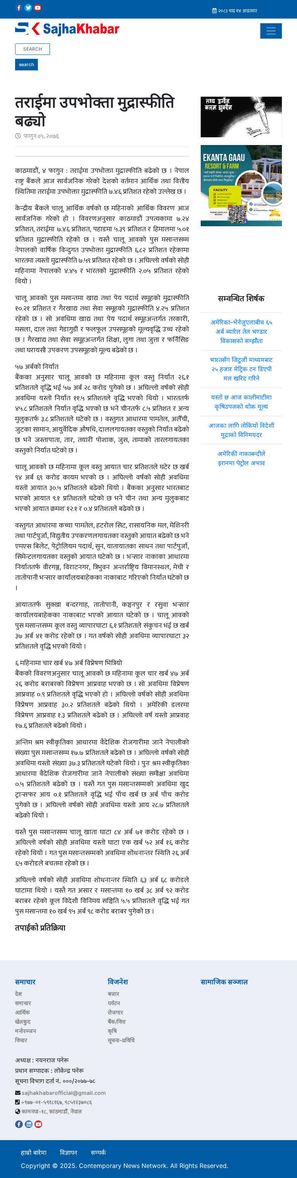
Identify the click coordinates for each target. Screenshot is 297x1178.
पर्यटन (114, 1003)
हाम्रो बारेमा (33, 1152)
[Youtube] (37, 8)
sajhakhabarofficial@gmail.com (64, 1092)
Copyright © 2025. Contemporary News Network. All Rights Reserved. (126, 1165)
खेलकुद (23, 1021)
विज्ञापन (68, 1152)
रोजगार (115, 1012)
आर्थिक (22, 1012)
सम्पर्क (98, 1152)
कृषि (112, 1031)
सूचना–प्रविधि (121, 1040)
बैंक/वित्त (117, 1021)
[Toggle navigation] (271, 31)
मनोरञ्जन (25, 1031)
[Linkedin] (28, 1124)
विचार (21, 1040)
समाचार (23, 1003)
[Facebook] (19, 8)
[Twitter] (28, 8)
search (26, 64)
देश (18, 993)
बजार (113, 993)
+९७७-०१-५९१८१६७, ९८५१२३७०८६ (56, 1102)
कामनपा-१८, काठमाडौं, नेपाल (52, 1111)
